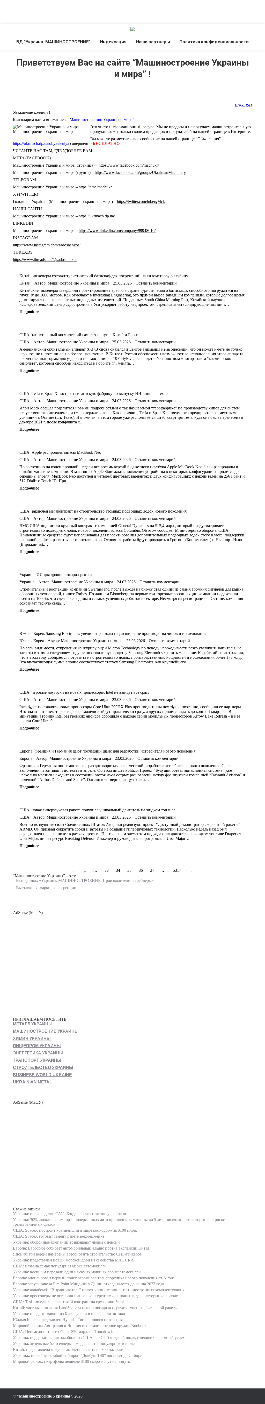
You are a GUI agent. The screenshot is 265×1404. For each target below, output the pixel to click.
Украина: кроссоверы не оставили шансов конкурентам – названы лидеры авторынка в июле (95, 1296)
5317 (177, 870)
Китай (25, 283)
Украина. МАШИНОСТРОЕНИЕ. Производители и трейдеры (96, 880)
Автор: (71, 283)
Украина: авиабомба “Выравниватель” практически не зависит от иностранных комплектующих (99, 1290)
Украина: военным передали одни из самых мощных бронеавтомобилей (77, 1272)
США (24, 342)
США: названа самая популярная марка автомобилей (60, 1266)
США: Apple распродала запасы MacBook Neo (60, 452)
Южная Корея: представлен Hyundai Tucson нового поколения (68, 1319)
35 (129, 870)
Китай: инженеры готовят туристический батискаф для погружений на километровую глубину (103, 276)
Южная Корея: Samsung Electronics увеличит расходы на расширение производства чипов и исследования (113, 633)
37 (152, 870)
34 (118, 870)
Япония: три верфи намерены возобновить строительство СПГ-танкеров (77, 1254)
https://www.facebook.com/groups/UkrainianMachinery (140, 172)
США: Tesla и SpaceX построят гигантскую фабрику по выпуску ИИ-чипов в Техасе (94, 393)
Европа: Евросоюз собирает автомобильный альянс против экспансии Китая (81, 1248)
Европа (25, 758)
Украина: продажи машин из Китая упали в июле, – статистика (69, 1313)
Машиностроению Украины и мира (101, 119)
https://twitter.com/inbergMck (141, 201)
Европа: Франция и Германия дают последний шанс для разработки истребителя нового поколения (107, 751)
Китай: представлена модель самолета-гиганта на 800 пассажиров (71, 1349)
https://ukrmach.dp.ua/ (97, 216)
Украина (26, 582)
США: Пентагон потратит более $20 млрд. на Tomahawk (63, 1331)
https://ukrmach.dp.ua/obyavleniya (41, 143)
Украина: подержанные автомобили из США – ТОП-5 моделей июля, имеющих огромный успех (99, 1337)
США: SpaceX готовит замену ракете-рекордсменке (58, 1236)
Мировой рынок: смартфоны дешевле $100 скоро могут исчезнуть (71, 1361)
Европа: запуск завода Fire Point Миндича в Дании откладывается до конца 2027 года (88, 1284)
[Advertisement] (94, 11)
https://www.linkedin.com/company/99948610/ (117, 230)
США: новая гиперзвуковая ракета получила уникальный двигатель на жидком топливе (97, 810)
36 (141, 870)
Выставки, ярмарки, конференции (46, 887)
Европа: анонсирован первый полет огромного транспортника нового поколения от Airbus (93, 1278)
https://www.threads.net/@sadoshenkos (45, 259)
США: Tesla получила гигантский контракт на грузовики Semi (68, 1302)
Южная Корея (31, 641)
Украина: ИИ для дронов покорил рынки (55, 574)
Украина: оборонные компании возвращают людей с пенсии (66, 1242)
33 (107, 870)
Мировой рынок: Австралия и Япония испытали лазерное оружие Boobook (79, 1325)
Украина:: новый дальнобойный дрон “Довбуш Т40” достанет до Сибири (78, 1355)
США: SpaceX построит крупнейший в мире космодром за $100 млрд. (75, 1230)
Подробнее (29, 311)
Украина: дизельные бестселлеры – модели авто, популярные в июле (74, 1343)
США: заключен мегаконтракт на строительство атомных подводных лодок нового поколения (103, 511)
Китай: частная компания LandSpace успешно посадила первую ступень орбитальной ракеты (95, 1308)
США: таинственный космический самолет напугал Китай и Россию (80, 334)
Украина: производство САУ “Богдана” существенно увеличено (69, 1213)
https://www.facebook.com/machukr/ (129, 165)
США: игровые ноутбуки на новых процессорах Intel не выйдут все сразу (84, 692)
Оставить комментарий (156, 283)
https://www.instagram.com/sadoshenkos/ (46, 245)
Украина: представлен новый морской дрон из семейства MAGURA (73, 1260)
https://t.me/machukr (95, 187)
